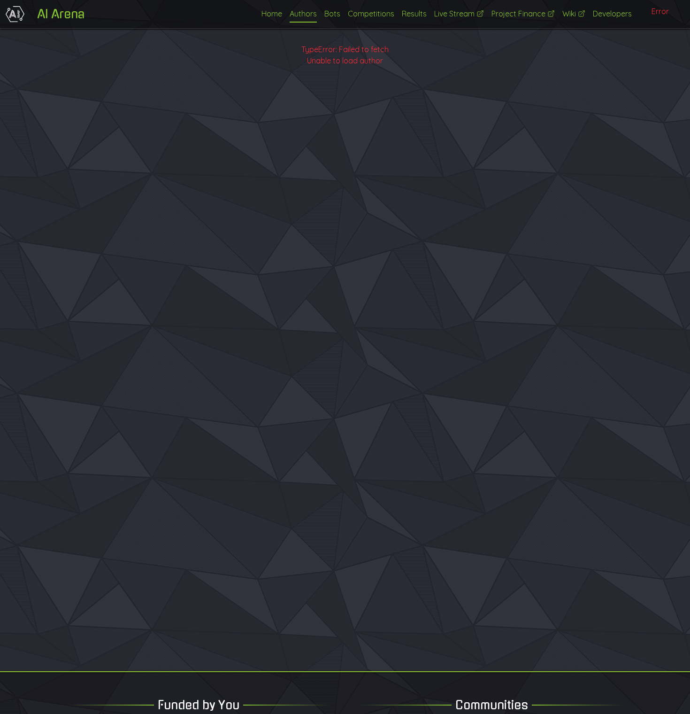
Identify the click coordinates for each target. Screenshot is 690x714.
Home (271, 13)
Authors (303, 13)
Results (414, 13)
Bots (332, 13)
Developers (612, 13)
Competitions (371, 13)
